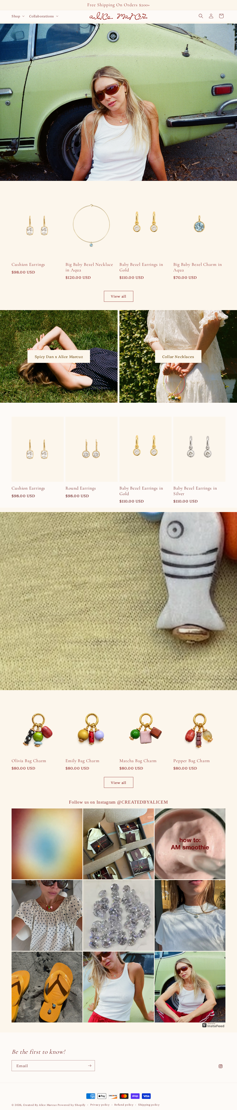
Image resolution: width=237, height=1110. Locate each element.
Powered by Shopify (71, 1105)
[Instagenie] (213, 1026)
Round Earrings (80, 488)
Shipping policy (149, 1104)
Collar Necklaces (178, 356)
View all (118, 296)
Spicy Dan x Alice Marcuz (59, 356)
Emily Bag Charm (82, 761)
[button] (17, 16)
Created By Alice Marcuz (40, 1105)
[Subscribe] (89, 1065)
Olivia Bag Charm (29, 761)
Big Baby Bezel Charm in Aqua (197, 267)
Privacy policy (100, 1104)
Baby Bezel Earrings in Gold (141, 267)
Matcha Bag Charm (138, 761)
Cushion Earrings (28, 264)
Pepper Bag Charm (191, 761)
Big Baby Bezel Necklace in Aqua (89, 267)
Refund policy (123, 1104)
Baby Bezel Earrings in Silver (195, 491)
